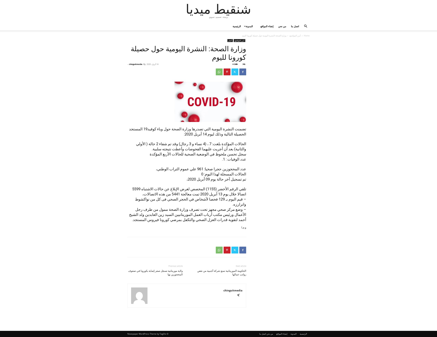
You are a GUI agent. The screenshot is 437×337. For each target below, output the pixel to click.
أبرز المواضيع (295, 35)
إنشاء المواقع (266, 26)
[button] (305, 26)
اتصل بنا (295, 26)
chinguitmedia (135, 64)
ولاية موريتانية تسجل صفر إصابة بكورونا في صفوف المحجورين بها (155, 272)
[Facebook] (242, 71)
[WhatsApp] (219, 71)
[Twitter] (234, 71)
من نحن (282, 26)
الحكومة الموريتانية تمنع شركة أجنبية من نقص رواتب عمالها (221, 272)
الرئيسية (237, 26)
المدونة (249, 26)
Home (307, 35)
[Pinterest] (227, 71)
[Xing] (239, 295)
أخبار (230, 40)
